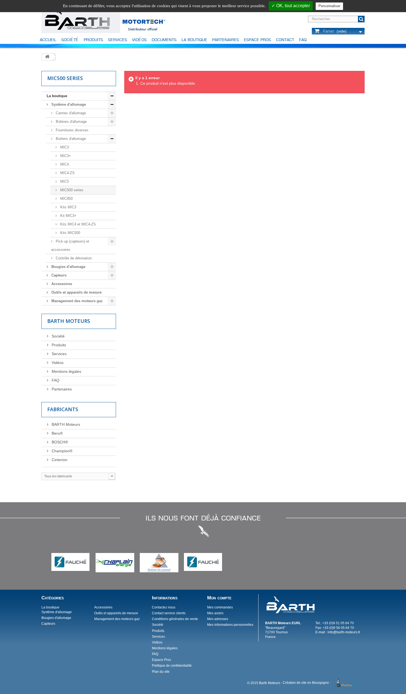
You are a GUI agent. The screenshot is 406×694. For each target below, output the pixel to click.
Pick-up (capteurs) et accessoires (70, 245)
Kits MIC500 (69, 233)
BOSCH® (59, 442)
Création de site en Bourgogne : (306, 683)
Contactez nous (163, 607)
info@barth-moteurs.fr (344, 632)
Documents (164, 39)
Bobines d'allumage (71, 121)
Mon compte (219, 597)
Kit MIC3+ (68, 216)
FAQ (303, 39)
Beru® (57, 433)
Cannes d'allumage (70, 113)
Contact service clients (169, 613)
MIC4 (64, 164)
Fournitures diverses (71, 130)
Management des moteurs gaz (76, 301)
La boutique (194, 39)
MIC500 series (71, 190)
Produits (93, 39)
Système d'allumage (68, 104)
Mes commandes (220, 607)
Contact (285, 39)
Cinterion (59, 460)
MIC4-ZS (67, 173)
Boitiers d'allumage (70, 139)
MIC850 (66, 198)
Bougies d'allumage (67, 267)
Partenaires (225, 39)
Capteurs (58, 275)
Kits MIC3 (67, 207)
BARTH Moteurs (65, 424)
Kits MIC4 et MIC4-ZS (77, 224)
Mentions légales (66, 371)
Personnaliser (329, 6)
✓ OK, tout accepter (290, 5)
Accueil (48, 39)
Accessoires (61, 284)
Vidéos (139, 39)
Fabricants (62, 409)
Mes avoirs (215, 613)
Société (70, 39)
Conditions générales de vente (175, 619)
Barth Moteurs (68, 321)
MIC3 (64, 147)
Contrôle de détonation (73, 258)
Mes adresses (217, 619)
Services (117, 39)
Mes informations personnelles (230, 625)
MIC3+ (65, 156)
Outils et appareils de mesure (76, 292)
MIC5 (64, 181)
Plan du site (161, 672)
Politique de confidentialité (172, 666)
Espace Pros (257, 39)
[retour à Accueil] (47, 57)
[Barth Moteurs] (77, 18)
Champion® (61, 451)
